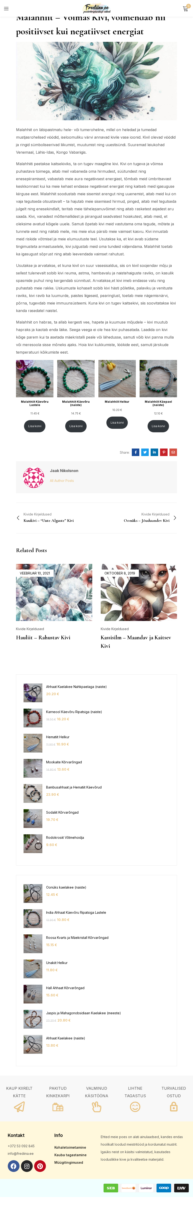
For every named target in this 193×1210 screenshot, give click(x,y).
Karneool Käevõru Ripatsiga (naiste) (74, 712)
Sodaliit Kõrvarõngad (62, 812)
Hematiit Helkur (57, 737)
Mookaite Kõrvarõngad (64, 762)
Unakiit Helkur (57, 963)
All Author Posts (62, 481)
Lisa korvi (34, 426)
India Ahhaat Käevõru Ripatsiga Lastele (76, 912)
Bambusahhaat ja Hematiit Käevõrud (74, 787)
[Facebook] (14, 1166)
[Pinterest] (40, 1166)
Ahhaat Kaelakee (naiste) (65, 1038)
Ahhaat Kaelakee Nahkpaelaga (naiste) (76, 687)
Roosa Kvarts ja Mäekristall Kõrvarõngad (77, 938)
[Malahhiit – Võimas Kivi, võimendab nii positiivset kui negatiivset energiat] (135, 452)
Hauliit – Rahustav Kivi (43, 637)
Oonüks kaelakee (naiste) (66, 887)
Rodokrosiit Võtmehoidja (65, 837)
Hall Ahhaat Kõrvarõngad (65, 988)
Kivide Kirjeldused (30, 629)
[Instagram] (27, 1166)
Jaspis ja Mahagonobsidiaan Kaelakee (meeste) (83, 1013)
